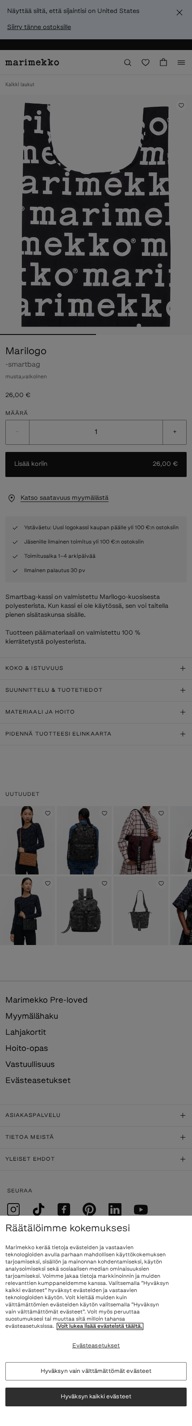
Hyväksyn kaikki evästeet (96, 1397)
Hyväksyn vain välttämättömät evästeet (96, 1371)
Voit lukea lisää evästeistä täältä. (100, 1326)
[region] (96, 1321)
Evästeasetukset (96, 1346)
